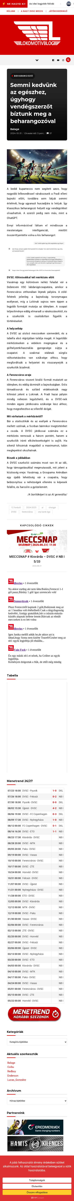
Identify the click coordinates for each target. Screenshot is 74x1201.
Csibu (10, 1067)
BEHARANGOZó (23, 76)
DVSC (14, 512)
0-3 (54, 814)
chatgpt (52, 507)
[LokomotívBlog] (37, 33)
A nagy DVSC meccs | (33, 11)
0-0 (54, 802)
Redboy (11, 1071)
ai (42, 507)
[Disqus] (37, 620)
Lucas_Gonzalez (16, 1079)
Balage (14, 129)
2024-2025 (31, 507)
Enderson (12, 1075)
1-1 (54, 831)
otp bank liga (44, 512)
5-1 (54, 825)
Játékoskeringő (58, 11)
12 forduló (16, 507)
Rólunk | (13, 11)
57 (51, 133)
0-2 (54, 796)
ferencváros (27, 512)
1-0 (54, 790)
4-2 (54, 808)
